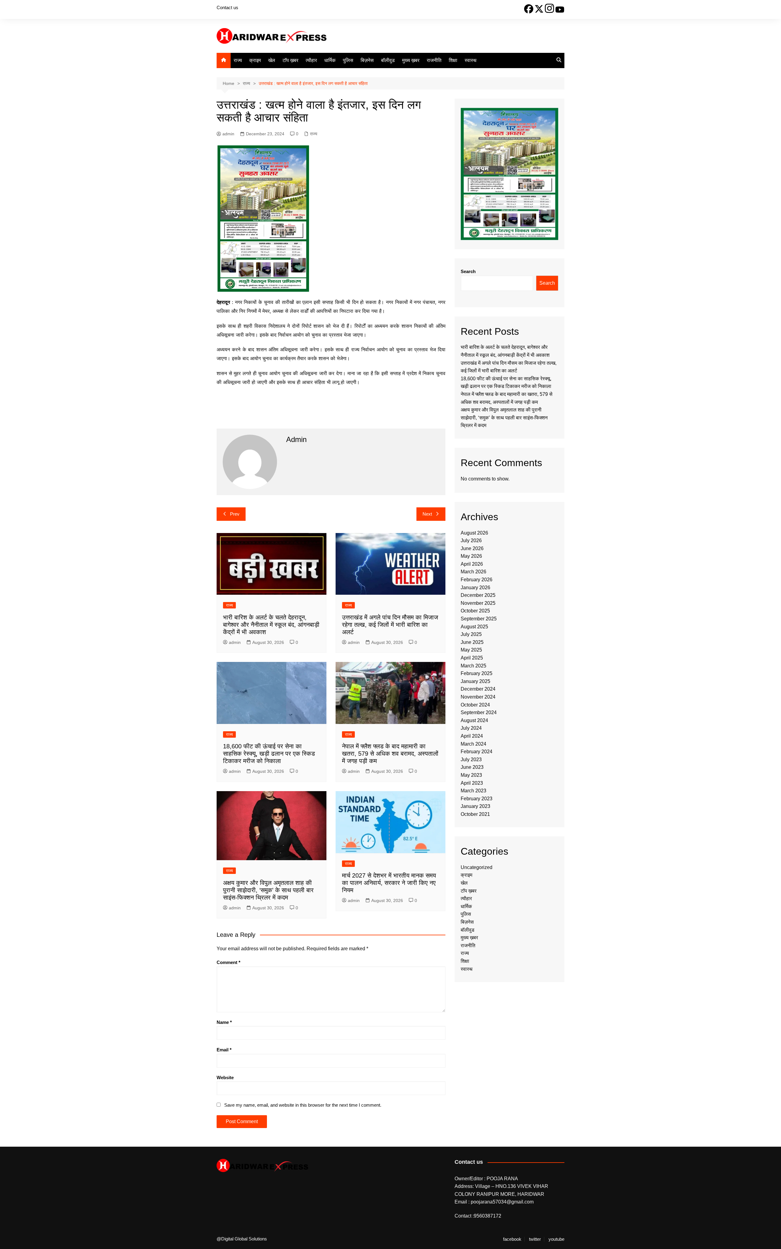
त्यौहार (311, 60)
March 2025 (473, 665)
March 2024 (473, 744)
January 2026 (475, 587)
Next (427, 514)
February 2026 (476, 579)
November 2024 (478, 696)
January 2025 (475, 681)
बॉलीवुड (388, 60)
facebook (512, 1239)
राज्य (238, 60)
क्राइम (255, 60)
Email (224, 1049)
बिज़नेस (367, 60)
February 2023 (476, 798)
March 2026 (473, 571)
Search (468, 271)
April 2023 (472, 783)
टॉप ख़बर (290, 60)
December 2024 (478, 689)
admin (228, 133)
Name (224, 1022)
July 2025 (471, 634)
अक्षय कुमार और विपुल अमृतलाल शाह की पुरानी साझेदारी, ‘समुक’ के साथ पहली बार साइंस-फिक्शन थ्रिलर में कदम (268, 890)
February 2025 (476, 673)
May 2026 (471, 556)
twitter (535, 1239)
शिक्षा (453, 60)
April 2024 (472, 736)
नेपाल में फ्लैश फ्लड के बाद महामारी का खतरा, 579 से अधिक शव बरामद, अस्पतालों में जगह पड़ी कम (390, 753)
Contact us (227, 7)
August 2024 (474, 720)
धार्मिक (330, 60)
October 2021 (475, 814)
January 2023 (475, 806)
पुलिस (348, 60)
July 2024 (471, 728)
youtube (556, 1239)
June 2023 (472, 767)
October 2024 (475, 704)
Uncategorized (476, 867)
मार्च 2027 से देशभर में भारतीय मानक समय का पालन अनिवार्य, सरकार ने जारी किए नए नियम (389, 882)
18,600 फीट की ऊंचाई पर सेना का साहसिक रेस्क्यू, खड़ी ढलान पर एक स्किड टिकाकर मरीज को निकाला (269, 753)
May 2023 (471, 775)
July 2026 (471, 540)
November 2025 (478, 603)
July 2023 (471, 759)
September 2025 (479, 618)
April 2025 (472, 657)
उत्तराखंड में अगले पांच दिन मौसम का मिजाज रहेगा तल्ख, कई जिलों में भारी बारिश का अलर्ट (390, 624)
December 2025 (478, 595)
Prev (234, 514)
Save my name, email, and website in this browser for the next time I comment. (302, 1105)
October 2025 (475, 610)
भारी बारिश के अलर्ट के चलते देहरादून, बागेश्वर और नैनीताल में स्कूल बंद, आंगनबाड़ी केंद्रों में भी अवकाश (271, 624)
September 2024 (479, 712)
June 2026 (472, 548)
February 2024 (476, 751)
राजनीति (434, 60)
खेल (271, 60)
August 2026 (474, 532)
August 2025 (474, 626)
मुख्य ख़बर (410, 60)
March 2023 (473, 790)
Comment (228, 962)
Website (225, 1077)
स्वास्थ (471, 60)
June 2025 (472, 642)
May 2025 (471, 649)
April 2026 (472, 564)
